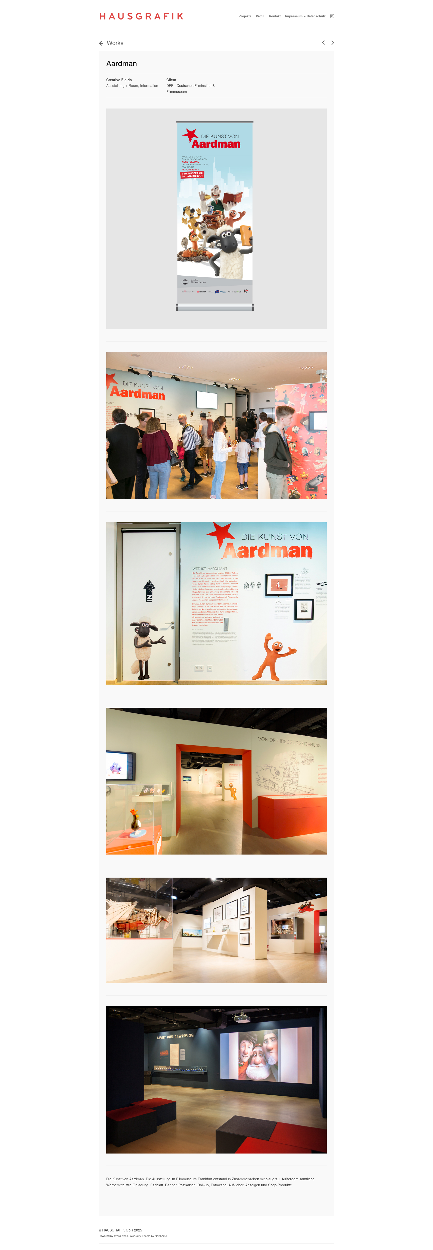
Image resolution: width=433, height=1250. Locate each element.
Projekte (245, 16)
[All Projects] (304, 1203)
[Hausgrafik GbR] (141, 20)
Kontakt (275, 16)
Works (115, 42)
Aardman (121, 63)
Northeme (161, 1236)
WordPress (121, 1236)
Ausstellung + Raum (122, 85)
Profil (260, 16)
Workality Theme (140, 1236)
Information (149, 85)
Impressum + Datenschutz (305, 16)
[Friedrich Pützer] (331, 42)
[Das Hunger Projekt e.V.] (321, 42)
